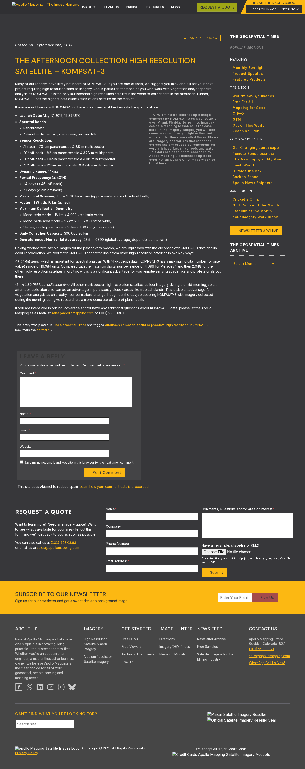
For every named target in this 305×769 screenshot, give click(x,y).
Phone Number (117, 544)
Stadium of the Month (252, 211)
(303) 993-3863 (63, 543)
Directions (167, 639)
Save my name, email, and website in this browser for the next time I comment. (79, 462)
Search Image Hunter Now (276, 9)
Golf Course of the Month (256, 205)
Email (25, 430)
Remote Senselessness (254, 153)
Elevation (111, 7)
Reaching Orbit (246, 131)
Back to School (246, 177)
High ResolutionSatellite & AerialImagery (96, 644)
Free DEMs (130, 639)
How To (127, 662)
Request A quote (217, 7)
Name (25, 414)
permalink (44, 330)
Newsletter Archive (258, 230)
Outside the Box (247, 171)
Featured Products (249, 79)
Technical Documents (138, 654)
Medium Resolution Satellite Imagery (98, 659)
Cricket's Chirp (246, 199)
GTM (237, 119)
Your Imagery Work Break (255, 217)
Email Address (117, 561)
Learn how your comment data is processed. (114, 487)
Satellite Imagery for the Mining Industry (215, 656)
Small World (243, 165)
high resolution (177, 325)
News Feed (210, 628)
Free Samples (207, 647)
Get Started (136, 628)
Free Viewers (132, 647)
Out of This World (249, 125)
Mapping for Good (249, 108)
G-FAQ (238, 113)
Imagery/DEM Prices (174, 647)
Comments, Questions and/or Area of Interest (238, 509)
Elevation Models (172, 654)
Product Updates (248, 74)
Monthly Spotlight (249, 68)
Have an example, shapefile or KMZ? (231, 545)
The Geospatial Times (69, 325)
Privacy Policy (26, 753)
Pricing (132, 7)
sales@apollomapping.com (72, 313)
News (175, 7)
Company (113, 526)
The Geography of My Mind (258, 159)
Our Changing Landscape (256, 147)
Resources (155, 7)
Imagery (89, 7)
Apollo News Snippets (253, 183)
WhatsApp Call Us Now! (267, 663)
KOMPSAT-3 (199, 325)
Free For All (243, 102)
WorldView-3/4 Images (253, 96)
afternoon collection (120, 325)
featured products (150, 325)
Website (26, 446)
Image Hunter (176, 628)
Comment (28, 373)
